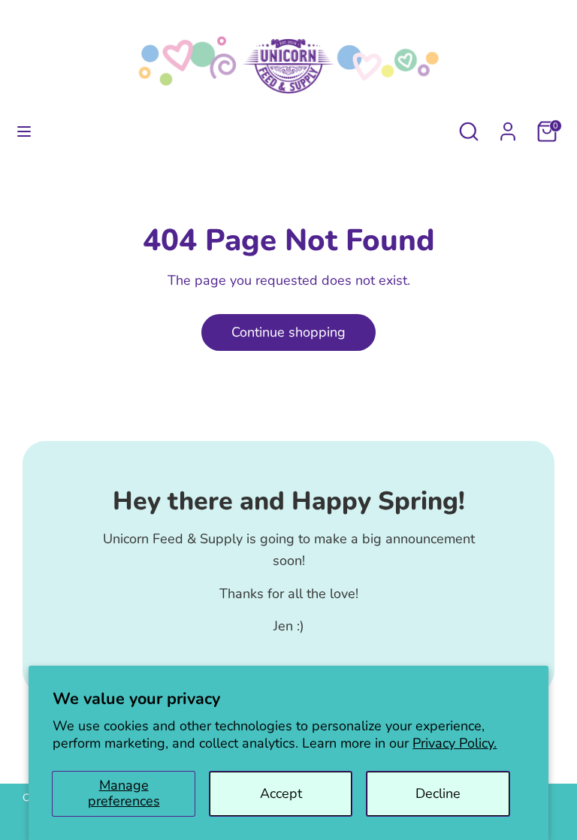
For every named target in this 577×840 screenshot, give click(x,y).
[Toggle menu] (24, 131)
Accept (281, 793)
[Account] (508, 127)
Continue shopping (288, 332)
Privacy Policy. (454, 743)
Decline (438, 793)
